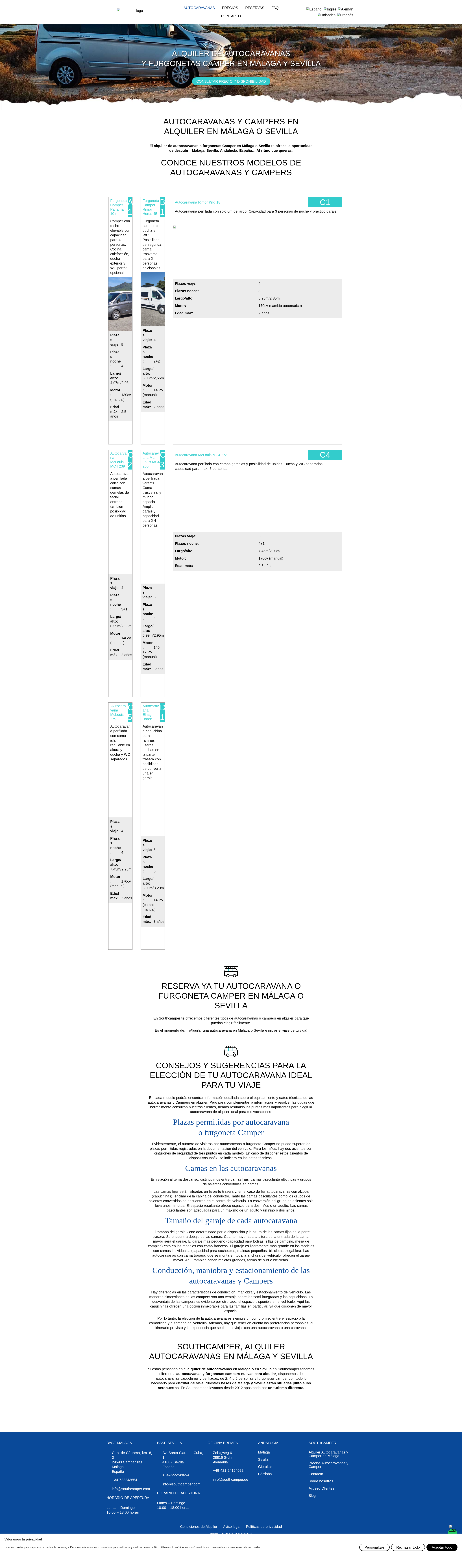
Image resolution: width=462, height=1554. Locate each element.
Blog (312, 1496)
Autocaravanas (199, 8)
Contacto (231, 16)
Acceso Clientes (321, 1488)
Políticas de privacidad (264, 1527)
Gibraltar (265, 1467)
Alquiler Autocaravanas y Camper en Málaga (328, 1454)
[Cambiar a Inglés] (330, 9)
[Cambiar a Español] (314, 9)
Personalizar (374, 1547)
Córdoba (265, 1474)
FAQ (275, 8)
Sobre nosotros (321, 1481)
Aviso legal (231, 1527)
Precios (230, 8)
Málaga (264, 1452)
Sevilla (263, 1459)
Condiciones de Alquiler (198, 1527)
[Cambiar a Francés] (345, 15)
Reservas (254, 8)
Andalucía (268, 1443)
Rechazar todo (408, 1547)
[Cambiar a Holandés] (326, 15)
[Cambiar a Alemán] (345, 9)
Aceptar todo (442, 1547)
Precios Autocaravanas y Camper (328, 1465)
